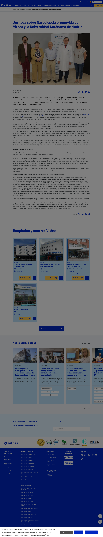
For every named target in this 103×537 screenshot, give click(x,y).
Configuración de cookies (66, 532)
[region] (51, 532)
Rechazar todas (78, 532)
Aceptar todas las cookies (91, 532)
